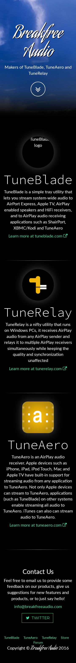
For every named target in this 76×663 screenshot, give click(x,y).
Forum (38, 642)
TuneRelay (49, 637)
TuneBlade (11, 637)
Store (65, 637)
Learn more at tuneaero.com (36, 525)
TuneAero (30, 637)
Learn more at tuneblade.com (35, 236)
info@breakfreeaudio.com (38, 607)
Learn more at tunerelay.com (36, 369)
